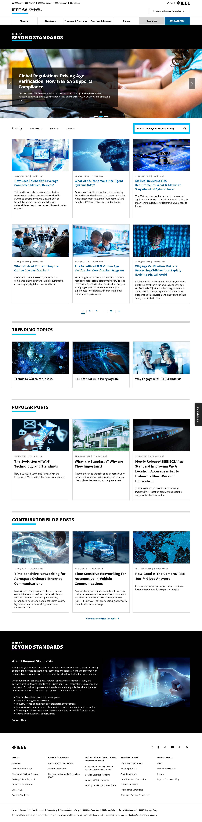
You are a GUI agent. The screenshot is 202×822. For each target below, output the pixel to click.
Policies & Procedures (22, 784)
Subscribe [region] (198, 414)
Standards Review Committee (135, 795)
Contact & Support (36, 810)
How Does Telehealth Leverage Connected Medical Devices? (36, 183)
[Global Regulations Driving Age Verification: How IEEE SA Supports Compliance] (101, 116)
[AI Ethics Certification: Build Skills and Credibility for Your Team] (106, 116)
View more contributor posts (101, 618)
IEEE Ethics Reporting (91, 810)
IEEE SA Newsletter (166, 768)
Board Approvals (129, 768)
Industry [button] (34, 128)
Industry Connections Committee (100, 785)
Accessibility (52, 810)
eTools (170, 3)
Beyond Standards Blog (168, 779)
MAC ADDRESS (177, 21)
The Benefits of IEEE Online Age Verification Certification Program (99, 268)
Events (160, 773)
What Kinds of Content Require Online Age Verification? (36, 268)
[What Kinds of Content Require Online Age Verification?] (96, 116)
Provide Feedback (20, 795)
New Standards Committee (133, 779)
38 (111, 311)
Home (14, 810)
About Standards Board (132, 763)
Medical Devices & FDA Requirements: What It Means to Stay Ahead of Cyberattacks (158, 185)
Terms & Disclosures (127, 810)
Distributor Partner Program (25, 773)
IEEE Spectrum (61, 3)
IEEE (30, 3)
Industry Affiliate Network (97, 780)
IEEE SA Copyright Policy (148, 810)
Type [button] (69, 128)
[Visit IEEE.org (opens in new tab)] (19, 747)
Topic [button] (53, 128)
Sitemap (23, 810)
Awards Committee (57, 768)
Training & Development (23, 779)
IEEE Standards (44, 3)
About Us (16, 763)
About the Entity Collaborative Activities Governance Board (99, 768)
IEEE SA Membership (22, 768)
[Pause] (101, 112)
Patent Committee (129, 784)
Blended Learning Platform (97, 774)
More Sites (75, 3)
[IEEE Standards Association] (27, 11)
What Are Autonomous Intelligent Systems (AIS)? (99, 183)
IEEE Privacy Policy (109, 810)
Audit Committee (129, 773)
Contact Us (18, 720)
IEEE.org (17, 3)
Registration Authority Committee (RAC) (64, 775)
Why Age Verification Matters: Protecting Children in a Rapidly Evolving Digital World (158, 270)
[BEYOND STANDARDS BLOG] (101, 37)
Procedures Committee (132, 789)
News (160, 763)
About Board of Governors (60, 763)
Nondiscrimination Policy (70, 810)
